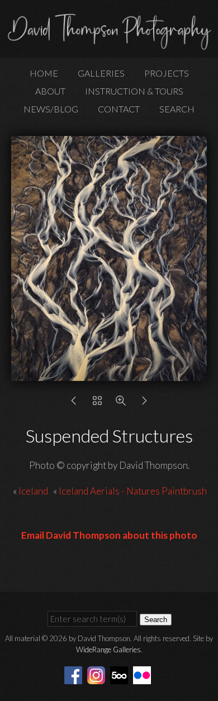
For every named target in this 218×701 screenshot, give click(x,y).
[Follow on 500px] (120, 674)
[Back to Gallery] (97, 403)
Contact (119, 108)
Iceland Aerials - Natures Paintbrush (133, 491)
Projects (166, 73)
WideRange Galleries (108, 649)
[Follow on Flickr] (143, 674)
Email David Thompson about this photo (109, 535)
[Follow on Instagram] (97, 674)
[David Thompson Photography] (109, 45)
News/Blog (50, 108)
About (50, 91)
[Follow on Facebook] (75, 674)
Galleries (101, 73)
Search (177, 108)
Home (44, 73)
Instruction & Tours (134, 91)
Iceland (34, 491)
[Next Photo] (144, 403)
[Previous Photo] (74, 403)
